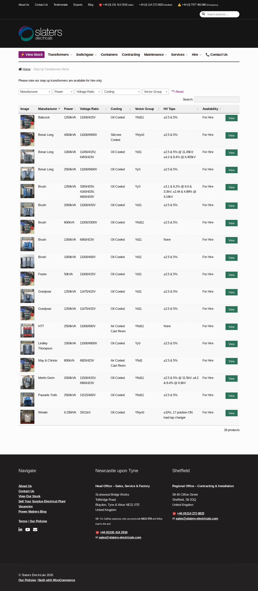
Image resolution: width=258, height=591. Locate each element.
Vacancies (26, 506)
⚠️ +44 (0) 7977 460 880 (198, 4)
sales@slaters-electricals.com (120, 537)
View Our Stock (29, 496)
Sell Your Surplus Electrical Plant (42, 501)
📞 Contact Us (216, 54)
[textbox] (30, 91)
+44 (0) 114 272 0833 (155, 4)
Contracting (131, 54)
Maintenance (154, 54)
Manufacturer (47, 109)
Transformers (58, 54)
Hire (195, 54)
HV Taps (169, 109)
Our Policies (38, 521)
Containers (109, 54)
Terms (23, 521)
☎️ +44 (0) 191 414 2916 (116, 4)
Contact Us (41, 4)
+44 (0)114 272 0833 (190, 513)
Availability (210, 109)
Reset (179, 91)
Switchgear (84, 54)
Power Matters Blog (32, 511)
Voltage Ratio (89, 109)
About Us (24, 4)
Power (68, 109)
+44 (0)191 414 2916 (113, 532)
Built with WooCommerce (56, 580)
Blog (90, 4)
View (232, 118)
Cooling (116, 109)
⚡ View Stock (31, 54)
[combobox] (35, 92)
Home (26, 69)
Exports (78, 4)
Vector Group (144, 109)
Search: (188, 99)
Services (177, 54)
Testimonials (61, 4)
